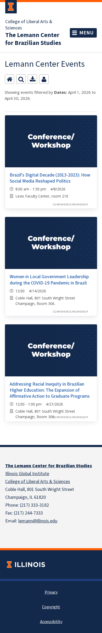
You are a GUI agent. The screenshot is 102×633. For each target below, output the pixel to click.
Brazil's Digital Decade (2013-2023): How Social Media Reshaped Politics (50, 178)
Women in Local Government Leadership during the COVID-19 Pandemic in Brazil (49, 279)
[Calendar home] (9, 79)
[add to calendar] (32, 79)
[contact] (44, 79)
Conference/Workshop (70, 204)
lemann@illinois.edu (37, 521)
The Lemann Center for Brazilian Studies (33, 39)
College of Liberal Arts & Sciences (28, 25)
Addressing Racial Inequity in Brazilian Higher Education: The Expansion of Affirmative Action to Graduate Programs (50, 390)
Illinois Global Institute (27, 473)
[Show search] (21, 79)
